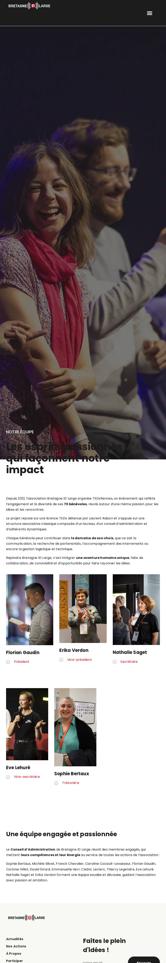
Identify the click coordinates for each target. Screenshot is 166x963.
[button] (149, 13)
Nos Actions (16, 946)
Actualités (14, 939)
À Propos (13, 953)
